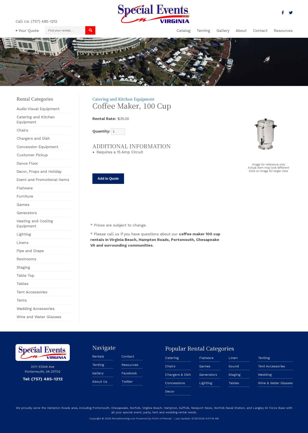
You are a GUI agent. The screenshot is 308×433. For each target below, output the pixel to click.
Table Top (25, 275)
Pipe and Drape (30, 250)
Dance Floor (27, 163)
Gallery (222, 30)
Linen (233, 358)
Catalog (183, 30)
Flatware (25, 188)
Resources (283, 30)
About (241, 30)
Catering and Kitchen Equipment (36, 119)
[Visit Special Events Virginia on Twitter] (291, 12)
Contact (260, 30)
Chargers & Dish (178, 375)
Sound (234, 366)
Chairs (22, 130)
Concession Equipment (37, 146)
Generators (27, 213)
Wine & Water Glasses (275, 383)
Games (23, 204)
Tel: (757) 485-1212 (43, 378)
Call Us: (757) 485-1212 (36, 21)
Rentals (98, 356)
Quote (28, 30)
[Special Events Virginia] (154, 22)
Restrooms (26, 259)
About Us (99, 382)
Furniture (25, 196)
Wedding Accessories (35, 308)
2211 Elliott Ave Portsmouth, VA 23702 (42, 369)
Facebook (129, 373)
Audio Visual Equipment (38, 109)
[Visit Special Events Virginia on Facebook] (283, 12)
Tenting (203, 30)
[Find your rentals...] (90, 30)
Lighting (24, 234)
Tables (22, 283)
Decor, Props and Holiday (39, 171)
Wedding (265, 375)
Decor (170, 391)
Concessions (175, 383)
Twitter (127, 382)
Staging (23, 267)
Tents (22, 300)
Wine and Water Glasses (39, 317)
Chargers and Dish (33, 138)
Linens (22, 242)
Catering (172, 358)
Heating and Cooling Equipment (35, 223)
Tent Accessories (32, 292)
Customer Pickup (32, 155)
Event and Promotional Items (43, 179)
